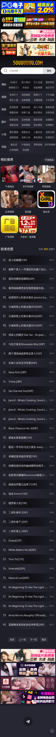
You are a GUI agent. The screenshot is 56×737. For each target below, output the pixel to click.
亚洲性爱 (13, 107)
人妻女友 (38, 132)
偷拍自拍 (25, 107)
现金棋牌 (38, 87)
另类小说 (25, 137)
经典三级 (25, 112)
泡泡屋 (26, 149)
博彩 (3, 84)
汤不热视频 (49, 144)
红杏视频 (13, 149)
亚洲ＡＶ (13, 94)
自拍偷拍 (25, 94)
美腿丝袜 (13, 124)
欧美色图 (38, 119)
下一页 (33, 639)
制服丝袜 (13, 112)
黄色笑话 (38, 137)
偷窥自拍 (13, 119)
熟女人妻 (13, 99)
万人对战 (38, 82)
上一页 (22, 639)
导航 (3, 146)
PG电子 (13, 82)
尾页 (44, 639)
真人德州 (25, 82)
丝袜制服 (25, 99)
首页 (12, 639)
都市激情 (13, 132)
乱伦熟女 (38, 112)
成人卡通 (38, 107)
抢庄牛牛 (50, 87)
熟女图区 (38, 124)
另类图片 (50, 124)
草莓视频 (38, 144)
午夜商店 (25, 144)
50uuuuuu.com (28, 63)
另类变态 (50, 112)
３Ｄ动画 (50, 94)
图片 (3, 122)
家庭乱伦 (25, 132)
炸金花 (26, 87)
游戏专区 (50, 82)
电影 (3, 109)
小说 (3, 134)
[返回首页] (52, 731)
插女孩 (14, 144)
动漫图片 (50, 119)
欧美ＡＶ (38, 94)
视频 (3, 97)
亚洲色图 (25, 119)
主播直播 (38, 99)
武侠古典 (50, 132)
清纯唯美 (25, 124)
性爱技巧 (50, 137)
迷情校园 (13, 137)
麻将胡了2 (14, 87)
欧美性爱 (50, 107)
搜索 (49, 70)
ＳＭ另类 (50, 99)
